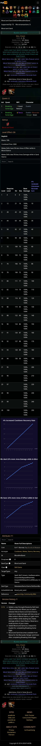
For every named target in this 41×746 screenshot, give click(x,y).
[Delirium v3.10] (38, 8)
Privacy (11, 730)
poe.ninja (20, 594)
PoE (3, 2)
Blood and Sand (7, 127)
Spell (18, 36)
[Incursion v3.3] (18, 11)
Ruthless (30, 720)
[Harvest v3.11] (34, 8)
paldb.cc (11, 722)
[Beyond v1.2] (15, 15)
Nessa (20, 113)
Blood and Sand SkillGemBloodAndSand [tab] (15, 20)
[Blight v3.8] (3, 11)
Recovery (36, 551)
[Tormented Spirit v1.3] (38, 11)
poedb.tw (11, 715)
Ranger (29, 115)
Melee (25, 551)
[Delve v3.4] (15, 11)
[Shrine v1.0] (22, 15)
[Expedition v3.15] (18, 8)
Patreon (11, 735)
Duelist (28, 106)
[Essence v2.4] (34, 11)
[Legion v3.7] (7, 11)
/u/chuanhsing (29, 730)
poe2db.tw (11, 720)
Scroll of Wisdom (34, 547)
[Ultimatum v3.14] (22, 8)
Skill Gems (18, 567)
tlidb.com (11, 718)
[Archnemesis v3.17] (15, 8)
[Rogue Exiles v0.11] (26, 15)
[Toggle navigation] (38, 3)
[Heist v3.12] (30, 8)
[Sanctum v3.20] (11, 8)
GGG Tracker (29, 715)
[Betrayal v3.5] (11, 11)
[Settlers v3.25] (7, 8)
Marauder (35, 113)
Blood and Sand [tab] (7, 28)
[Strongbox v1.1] (18, 15)
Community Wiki (30, 594)
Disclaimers (11, 732)
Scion (35, 115)
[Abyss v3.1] (26, 11)
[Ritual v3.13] (26, 8)
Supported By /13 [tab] (7, 24)
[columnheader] (3, 102)
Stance (22, 36)
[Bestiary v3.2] (22, 11)
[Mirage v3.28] (3, 8)
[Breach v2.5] (30, 11)
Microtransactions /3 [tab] (23, 24)
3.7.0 (3, 607)
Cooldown (18, 551)
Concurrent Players (30, 718)
